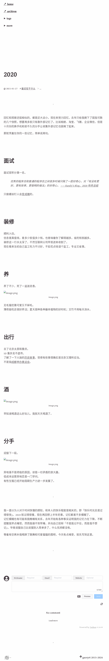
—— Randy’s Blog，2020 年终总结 (79, 185)
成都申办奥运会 (20, 362)
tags (9, 18)
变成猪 (26, 194)
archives (11, 11)
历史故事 (30, 358)
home (10, 4)
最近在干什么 (28, 88)
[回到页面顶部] (80, 657)
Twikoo (93, 627)
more (9, 25)
